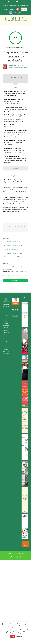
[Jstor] (17, 9)
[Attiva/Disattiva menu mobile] (27, 22)
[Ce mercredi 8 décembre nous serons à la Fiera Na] (25, 447)
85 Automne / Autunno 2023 (12, 249)
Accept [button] (12, 636)
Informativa (19, 636)
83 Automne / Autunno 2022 (12, 257)
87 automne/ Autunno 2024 (12, 241)
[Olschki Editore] (24, 9)
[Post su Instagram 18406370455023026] (25, 341)
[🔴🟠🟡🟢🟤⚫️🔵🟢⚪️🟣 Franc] (25, 394)
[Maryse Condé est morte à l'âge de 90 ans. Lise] (25, 314)
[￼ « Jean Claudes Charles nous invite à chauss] (25, 526)
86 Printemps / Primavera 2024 (13, 245)
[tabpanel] (15, 128)
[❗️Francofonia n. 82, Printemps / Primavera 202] (25, 420)
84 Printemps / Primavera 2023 (13, 253)
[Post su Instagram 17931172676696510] (25, 367)
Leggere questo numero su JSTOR (18, 67)
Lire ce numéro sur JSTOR (15, 65)
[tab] (15, 87)
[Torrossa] (11, 13)
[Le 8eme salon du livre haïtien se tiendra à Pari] (25, 473)
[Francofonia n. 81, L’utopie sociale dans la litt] (25, 500)
